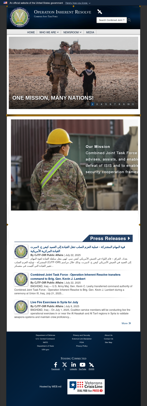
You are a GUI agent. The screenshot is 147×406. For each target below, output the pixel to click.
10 (128, 104)
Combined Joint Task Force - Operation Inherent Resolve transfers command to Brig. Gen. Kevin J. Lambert (75, 276)
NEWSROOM (71, 32)
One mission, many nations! (53, 98)
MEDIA (90, 32)
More (125, 323)
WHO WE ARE (47, 32)
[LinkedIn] (73, 365)
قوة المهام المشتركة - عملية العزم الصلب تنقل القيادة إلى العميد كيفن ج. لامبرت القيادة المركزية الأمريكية (77, 249)
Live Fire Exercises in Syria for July (54, 302)
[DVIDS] (91, 364)
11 (133, 104)
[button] (78, 3)
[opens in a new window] (55, 365)
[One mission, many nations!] (73, 73)
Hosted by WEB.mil (50, 386)
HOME (31, 32)
